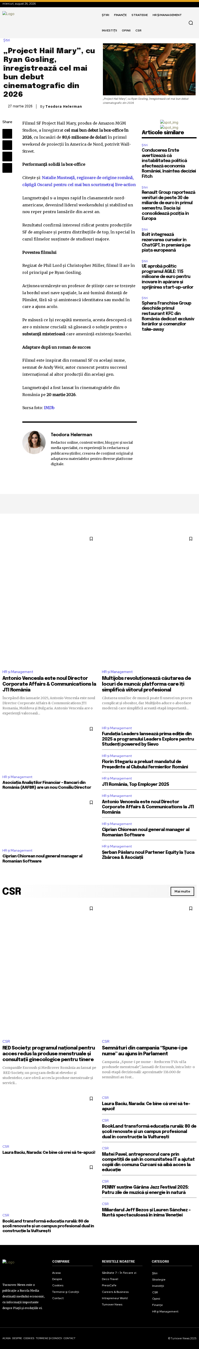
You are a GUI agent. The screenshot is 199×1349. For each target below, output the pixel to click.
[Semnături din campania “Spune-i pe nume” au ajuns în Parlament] (149, 969)
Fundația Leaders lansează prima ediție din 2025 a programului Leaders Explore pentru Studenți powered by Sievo (148, 739)
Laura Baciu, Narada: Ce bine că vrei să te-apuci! (48, 1153)
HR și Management (17, 671)
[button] (191, 23)
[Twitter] (7, 145)
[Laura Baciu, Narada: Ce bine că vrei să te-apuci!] (49, 1116)
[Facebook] (7, 134)
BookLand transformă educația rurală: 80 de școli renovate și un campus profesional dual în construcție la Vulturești (48, 1226)
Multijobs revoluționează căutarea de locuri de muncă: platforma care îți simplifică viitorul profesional (146, 684)
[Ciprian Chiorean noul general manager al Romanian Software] (49, 820)
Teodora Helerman (63, 106)
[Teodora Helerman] (34, 449)
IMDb (49, 407)
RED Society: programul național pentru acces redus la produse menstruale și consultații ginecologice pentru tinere (48, 1054)
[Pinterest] (7, 156)
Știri (6, 40)
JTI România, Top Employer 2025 (135, 784)
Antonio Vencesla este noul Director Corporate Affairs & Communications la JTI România (49, 684)
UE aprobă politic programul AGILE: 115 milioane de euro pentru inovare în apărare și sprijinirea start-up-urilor (167, 276)
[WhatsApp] (7, 168)
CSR (6, 1041)
